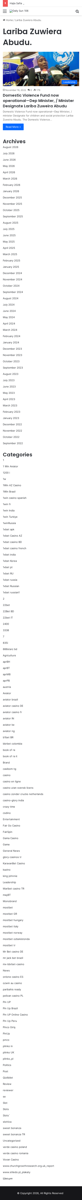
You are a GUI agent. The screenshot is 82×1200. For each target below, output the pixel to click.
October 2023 (11, 361)
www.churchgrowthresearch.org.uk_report (28, 1165)
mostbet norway (12, 932)
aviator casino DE (13, 705)
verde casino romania (15, 1153)
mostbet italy (10, 926)
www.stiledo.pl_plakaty (16, 1172)
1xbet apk (8, 529)
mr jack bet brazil (13, 957)
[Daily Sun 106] (19, 11)
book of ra (9, 749)
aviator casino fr (12, 712)
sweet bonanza (12, 1128)
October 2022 (11, 436)
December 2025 (12, 197)
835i (5, 642)
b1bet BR (8, 737)
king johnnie (10, 875)
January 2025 (11, 266)
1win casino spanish (15, 497)
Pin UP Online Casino (15, 1014)
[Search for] (77, 12)
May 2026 (9, 165)
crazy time (9, 806)
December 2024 (12, 273)
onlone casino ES (13, 976)
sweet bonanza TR (14, 1134)
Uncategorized (11, 1140)
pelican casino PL (13, 995)
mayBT (7, 894)
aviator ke (8, 724)
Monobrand (10, 901)
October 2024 (11, 285)
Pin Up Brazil (10, 1008)
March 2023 (10, 405)
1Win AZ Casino (12, 485)
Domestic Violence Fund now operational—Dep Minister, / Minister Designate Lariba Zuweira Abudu (38, 101)
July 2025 (8, 228)
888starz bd (10, 649)
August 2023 (10, 373)
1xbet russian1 (11, 592)
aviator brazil (10, 699)
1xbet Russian (11, 586)
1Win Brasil (9, 491)
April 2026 (9, 172)
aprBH (6, 661)
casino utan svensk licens (18, 787)
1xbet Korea (10, 560)
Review (7, 1083)
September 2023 (13, 367)
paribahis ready (12, 989)
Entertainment (11, 819)
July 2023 (8, 380)
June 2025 (9, 235)
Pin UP (7, 1002)
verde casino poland (15, 1146)
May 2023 (9, 392)
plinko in (8, 1046)
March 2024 (10, 329)
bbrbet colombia (12, 743)
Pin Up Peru (10, 1020)
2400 (6, 623)
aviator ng (9, 731)
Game (6, 844)
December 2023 (12, 348)
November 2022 (12, 430)
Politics (7, 1065)
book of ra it (10, 756)
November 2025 (12, 203)
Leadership (9, 882)
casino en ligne (12, 781)
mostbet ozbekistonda (16, 938)
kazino (6, 869)
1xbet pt (8, 567)
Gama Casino (10, 838)
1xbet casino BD (12, 541)
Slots (6, 1109)
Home (9, 20)
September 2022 (13, 443)
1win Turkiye (10, 516)
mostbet (8, 907)
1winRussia (9, 523)
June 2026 (9, 159)
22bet (6, 604)
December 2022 (12, 424)
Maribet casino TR (13, 888)
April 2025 (9, 247)
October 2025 (11, 210)
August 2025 (10, 222)
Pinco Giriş (9, 1027)
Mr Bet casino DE (13, 951)
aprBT (6, 668)
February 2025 (11, 260)
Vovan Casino (11, 1159)
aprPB (6, 680)
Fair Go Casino (11, 825)
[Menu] (5, 12)
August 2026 (10, 147)
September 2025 (13, 216)
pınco (6, 1039)
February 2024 (11, 336)
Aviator (7, 693)
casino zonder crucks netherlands (23, 794)
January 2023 (11, 418)
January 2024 (11, 342)
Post (5, 1071)
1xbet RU (8, 573)
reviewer (8, 1090)
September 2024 (13, 292)
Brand (6, 762)
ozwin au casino (12, 983)
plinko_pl (8, 1058)
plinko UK (8, 1052)
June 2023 (9, 386)
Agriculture (9, 655)
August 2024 (10, 298)
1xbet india (9, 554)
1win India (8, 510)
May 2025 (9, 241)
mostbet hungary (13, 920)
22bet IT (8, 617)
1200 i (6, 472)
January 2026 (11, 191)
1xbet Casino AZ (12, 535)
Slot (5, 1102)
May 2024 (9, 317)
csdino (7, 812)
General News (11, 850)
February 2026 (11, 184)
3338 (6, 630)
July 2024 (8, 304)
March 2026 (10, 178)
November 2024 (12, 279)
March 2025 (10, 254)
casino (6, 775)
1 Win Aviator (10, 466)
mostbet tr (9, 945)
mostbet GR (10, 913)
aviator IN (8, 718)
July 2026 (8, 153)
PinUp (6, 1033)
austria (7, 686)
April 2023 (9, 399)
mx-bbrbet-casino (13, 964)
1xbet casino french (14, 548)
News (6, 970)
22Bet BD (8, 611)
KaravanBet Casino (14, 863)
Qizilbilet (8, 1077)
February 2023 (11, 411)
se (4, 1096)
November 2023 (12, 355)
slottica (7, 1121)
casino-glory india (13, 800)
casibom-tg (9, 768)
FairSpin (7, 831)
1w (4, 478)
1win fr (7, 504)
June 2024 (9, 310)
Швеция (7, 1178)
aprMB (6, 674)
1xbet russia (10, 579)
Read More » (13, 126)
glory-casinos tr (12, 857)
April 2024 (9, 323)
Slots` (6, 1115)
